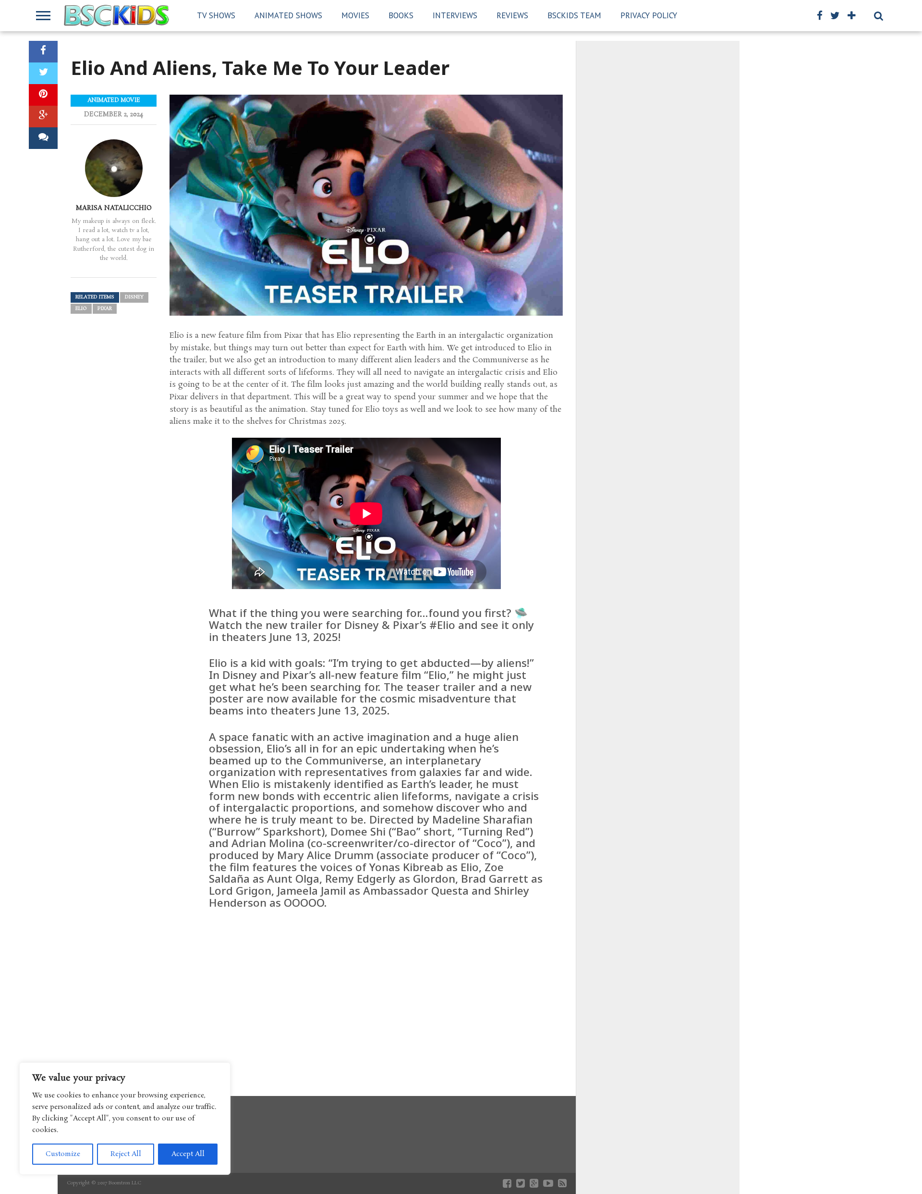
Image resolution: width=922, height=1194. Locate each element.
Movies (355, 15)
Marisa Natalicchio (114, 208)
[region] (124, 1118)
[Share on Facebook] (43, 51)
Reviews (512, 15)
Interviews (455, 15)
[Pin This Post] (43, 95)
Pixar (104, 309)
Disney (134, 297)
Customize (63, 1154)
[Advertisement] (366, 990)
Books (400, 15)
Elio (81, 309)
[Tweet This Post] (43, 73)
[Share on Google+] (43, 116)
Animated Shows (288, 15)
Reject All (125, 1154)
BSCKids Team (574, 15)
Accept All (188, 1154)
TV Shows (216, 15)
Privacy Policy (648, 15)
